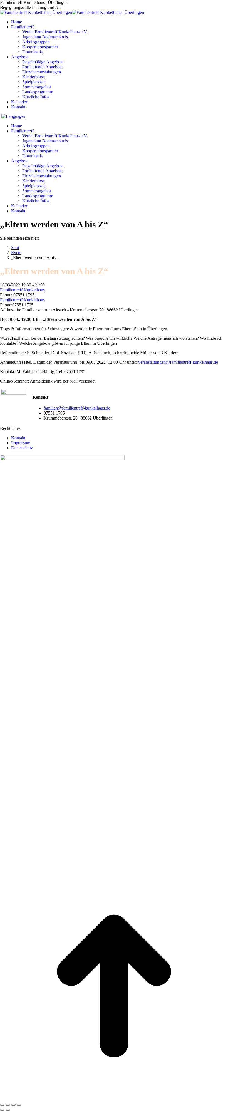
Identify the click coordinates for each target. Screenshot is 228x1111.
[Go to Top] (114, 1098)
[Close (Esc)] (2, 1105)
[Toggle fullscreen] (13, 1105)
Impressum (20, 442)
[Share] (8, 1105)
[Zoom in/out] (19, 1105)
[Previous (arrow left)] (2, 1110)
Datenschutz (22, 447)
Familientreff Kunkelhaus (22, 289)
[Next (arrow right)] (8, 1110)
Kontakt (18, 437)
